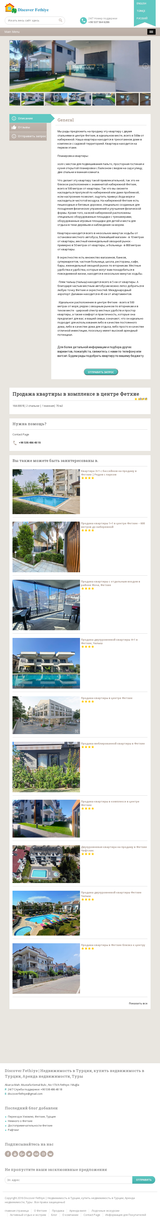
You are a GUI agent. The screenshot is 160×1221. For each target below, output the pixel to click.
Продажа (58, 1210)
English (141, 3)
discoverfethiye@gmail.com (25, 1094)
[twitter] (29, 1154)
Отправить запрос (32, 136)
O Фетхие (40, 1210)
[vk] (50, 1154)
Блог (54, 1215)
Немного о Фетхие (20, 1121)
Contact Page (92, 1215)
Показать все (138, 1003)
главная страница (17, 1210)
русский (142, 18)
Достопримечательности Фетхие (30, 1125)
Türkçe (141, 11)
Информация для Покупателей (125, 1215)
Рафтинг (13, 1130)
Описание (25, 118)
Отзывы (24, 127)
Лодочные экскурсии (105, 1210)
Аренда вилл (77, 1210)
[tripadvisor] (36, 1154)
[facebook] (8, 1154)
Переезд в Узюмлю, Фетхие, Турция (32, 1116)
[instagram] (43, 1154)
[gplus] (22, 1154)
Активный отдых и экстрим (28, 1215)
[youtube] (15, 1154)
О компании (70, 1215)
